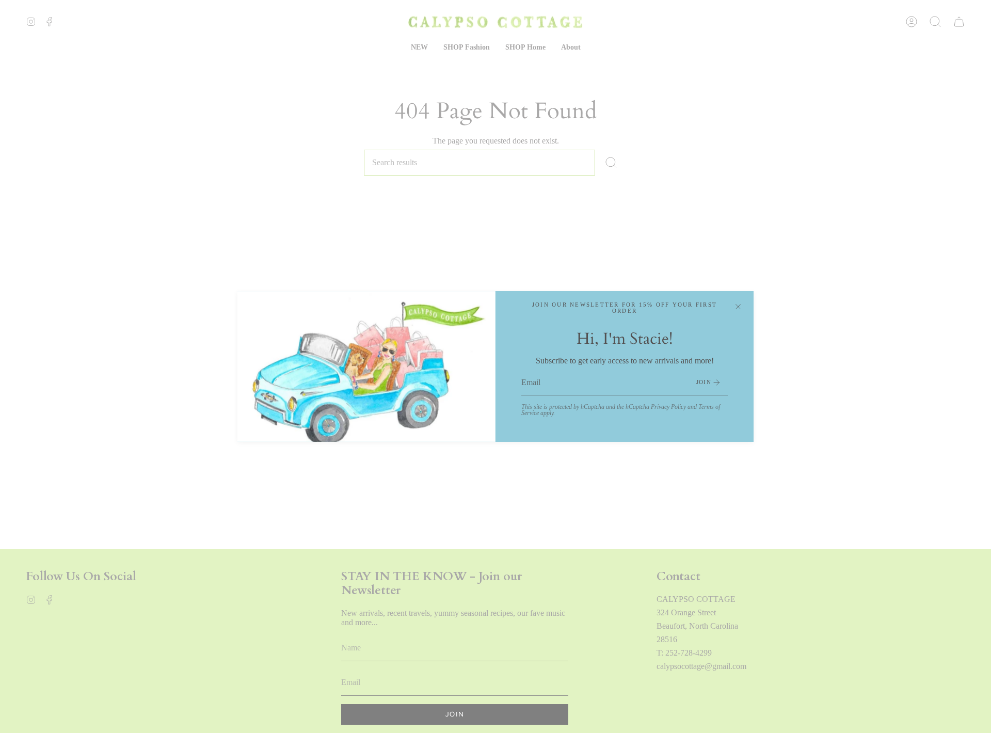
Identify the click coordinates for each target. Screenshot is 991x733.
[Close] (738, 306)
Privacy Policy (668, 406)
